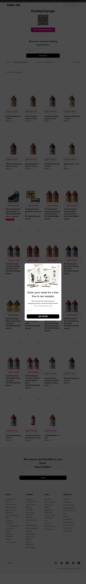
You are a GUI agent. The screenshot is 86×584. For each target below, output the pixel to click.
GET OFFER (43, 316)
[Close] (58, 266)
